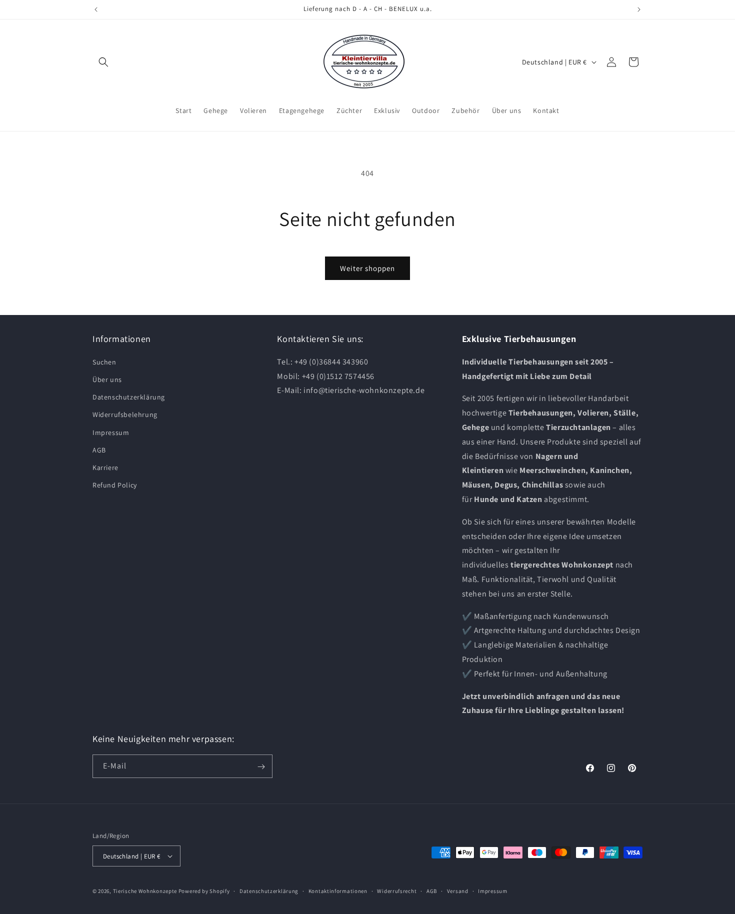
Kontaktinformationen (338, 891)
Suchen (104, 362)
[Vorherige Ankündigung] (96, 9)
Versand (457, 891)
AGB (99, 450)
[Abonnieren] (261, 766)
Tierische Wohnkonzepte (145, 891)
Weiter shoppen (367, 268)
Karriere (105, 467)
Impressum (110, 432)
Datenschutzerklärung (128, 397)
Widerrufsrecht (396, 891)
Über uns (107, 379)
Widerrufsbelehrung (125, 414)
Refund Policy (114, 485)
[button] (103, 62)
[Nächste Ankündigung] (639, 9)
